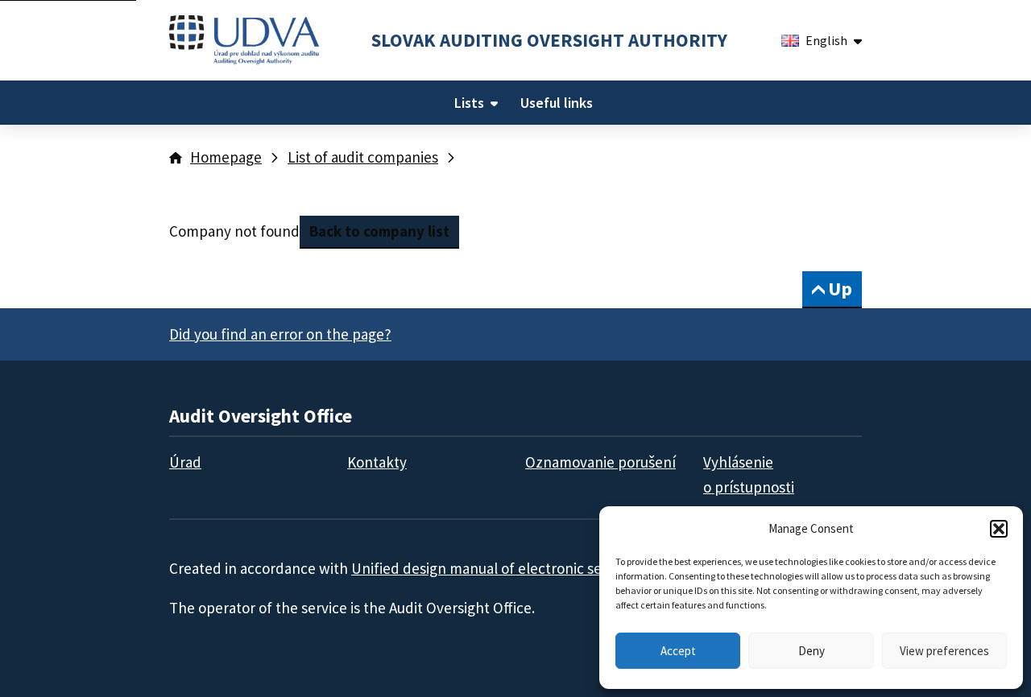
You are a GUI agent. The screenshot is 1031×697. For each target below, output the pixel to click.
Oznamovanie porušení (600, 462)
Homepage (226, 157)
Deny (811, 650)
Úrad (185, 462)
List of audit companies (363, 157)
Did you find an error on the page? (280, 334)
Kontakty (377, 462)
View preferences (944, 650)
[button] (999, 529)
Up (840, 288)
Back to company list (379, 231)
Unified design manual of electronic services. (497, 568)
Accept (678, 650)
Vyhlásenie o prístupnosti (748, 474)
